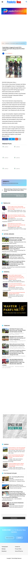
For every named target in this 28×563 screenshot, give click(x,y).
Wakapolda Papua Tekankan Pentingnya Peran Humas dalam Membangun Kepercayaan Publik (15, 190)
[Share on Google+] (16, 139)
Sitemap (3, 548)
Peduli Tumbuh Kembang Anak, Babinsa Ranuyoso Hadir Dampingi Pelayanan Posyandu (16, 456)
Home (3, 43)
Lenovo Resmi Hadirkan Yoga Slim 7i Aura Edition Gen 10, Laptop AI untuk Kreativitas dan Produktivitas (16, 216)
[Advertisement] (14, 25)
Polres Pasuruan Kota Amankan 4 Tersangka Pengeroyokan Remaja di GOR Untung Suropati (16, 285)
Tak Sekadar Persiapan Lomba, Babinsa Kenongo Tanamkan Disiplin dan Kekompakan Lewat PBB (17, 239)
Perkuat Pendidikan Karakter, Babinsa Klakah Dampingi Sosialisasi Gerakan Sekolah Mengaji (16, 465)
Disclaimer (4, 551)
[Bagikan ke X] (12, 139)
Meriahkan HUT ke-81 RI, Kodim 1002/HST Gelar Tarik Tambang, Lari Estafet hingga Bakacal (17, 247)
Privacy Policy (18, 548)
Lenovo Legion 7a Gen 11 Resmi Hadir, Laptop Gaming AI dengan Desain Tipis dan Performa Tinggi (16, 208)
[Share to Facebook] (5, 139)
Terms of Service (19, 551)
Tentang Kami (5, 546)
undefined (6, 146)
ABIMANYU (6, 181)
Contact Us (17, 546)
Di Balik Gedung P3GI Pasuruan (16, 485)
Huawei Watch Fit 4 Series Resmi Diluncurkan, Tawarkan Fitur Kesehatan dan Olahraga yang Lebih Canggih (16, 225)
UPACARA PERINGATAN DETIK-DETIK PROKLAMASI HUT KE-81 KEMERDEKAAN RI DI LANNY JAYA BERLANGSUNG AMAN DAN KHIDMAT (13, 362)
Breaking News (14, 518)
